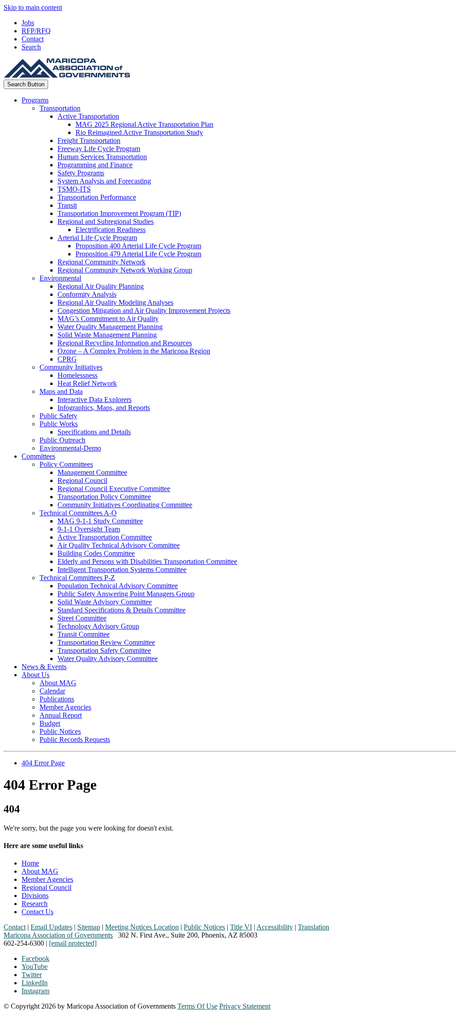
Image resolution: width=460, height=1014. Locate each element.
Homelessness (77, 375)
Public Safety (58, 416)
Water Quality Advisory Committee (108, 658)
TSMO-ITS (74, 189)
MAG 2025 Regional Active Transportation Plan (144, 124)
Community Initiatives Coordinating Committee (125, 505)
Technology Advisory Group (98, 626)
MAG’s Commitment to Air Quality (108, 318)
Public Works (59, 424)
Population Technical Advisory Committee (118, 586)
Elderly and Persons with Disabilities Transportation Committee (147, 561)
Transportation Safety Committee (104, 650)
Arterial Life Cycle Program (97, 237)
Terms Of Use (197, 1006)
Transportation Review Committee (106, 642)
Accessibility (275, 927)
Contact (33, 39)
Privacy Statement (244, 1006)
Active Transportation (88, 116)
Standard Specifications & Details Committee (122, 610)
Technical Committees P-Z (77, 577)
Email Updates (51, 927)
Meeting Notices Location (142, 927)
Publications (57, 699)
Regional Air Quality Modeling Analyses (115, 302)
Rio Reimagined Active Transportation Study (139, 132)
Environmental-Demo (70, 448)
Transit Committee (84, 634)
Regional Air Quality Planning (101, 286)
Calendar (52, 691)
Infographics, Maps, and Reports (104, 407)
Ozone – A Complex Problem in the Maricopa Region (134, 351)
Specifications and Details (94, 432)
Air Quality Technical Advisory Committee (119, 545)
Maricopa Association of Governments (58, 935)
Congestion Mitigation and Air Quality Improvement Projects (144, 310)
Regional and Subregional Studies (106, 221)
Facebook (35, 958)
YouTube (35, 966)
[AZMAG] (67, 75)
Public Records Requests (75, 739)
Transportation (60, 108)
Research (35, 903)
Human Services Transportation (102, 157)
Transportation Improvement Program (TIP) (119, 213)
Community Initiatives (71, 367)
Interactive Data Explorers (95, 399)
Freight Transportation (89, 140)
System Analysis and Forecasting (104, 181)
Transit (67, 205)
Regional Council (82, 480)
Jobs (28, 23)
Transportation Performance (97, 197)
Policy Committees (66, 464)
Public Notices (60, 731)
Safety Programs (81, 173)
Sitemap (88, 927)
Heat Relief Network (87, 383)
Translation (313, 927)
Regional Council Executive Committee (114, 488)
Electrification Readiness (110, 229)
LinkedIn (35, 983)
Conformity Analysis (87, 294)
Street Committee (82, 618)
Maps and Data (61, 391)
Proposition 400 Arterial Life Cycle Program (138, 246)
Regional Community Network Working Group (125, 270)
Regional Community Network (102, 262)
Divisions (35, 895)
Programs (35, 100)
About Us (35, 675)
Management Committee (92, 472)
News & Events (44, 666)
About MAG (58, 683)
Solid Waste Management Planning (107, 335)
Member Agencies (65, 707)
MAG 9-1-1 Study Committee (100, 521)
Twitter (32, 974)
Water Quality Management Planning (110, 327)
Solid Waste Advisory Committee (105, 602)
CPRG (67, 359)
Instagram (35, 991)
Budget (50, 723)
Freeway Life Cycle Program (99, 148)
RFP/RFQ (36, 31)
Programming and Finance (95, 165)
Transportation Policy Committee (104, 496)
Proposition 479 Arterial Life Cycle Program (138, 254)
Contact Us (37, 912)
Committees (38, 456)
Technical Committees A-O (78, 513)
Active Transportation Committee (105, 537)
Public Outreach (62, 440)
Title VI (241, 927)
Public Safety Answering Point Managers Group (126, 594)
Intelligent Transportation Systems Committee (122, 569)
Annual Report (61, 715)
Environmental (60, 278)
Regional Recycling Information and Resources (125, 343)
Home (30, 863)
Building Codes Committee (96, 553)
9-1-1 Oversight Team (89, 529)
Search (31, 47)
